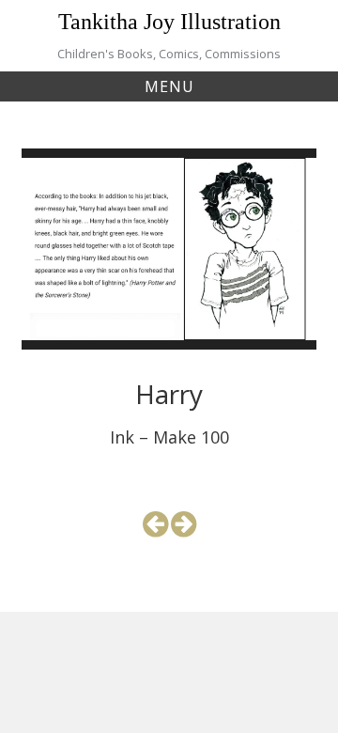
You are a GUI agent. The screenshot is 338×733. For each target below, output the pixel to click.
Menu (169, 86)
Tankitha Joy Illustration (169, 21)
